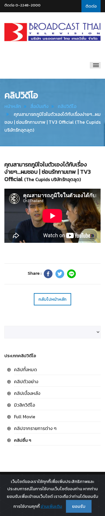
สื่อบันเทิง (39, 106)
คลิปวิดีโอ (67, 106)
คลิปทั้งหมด (25, 369)
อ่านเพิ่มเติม (51, 506)
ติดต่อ (91, 6)
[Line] (71, 273)
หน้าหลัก (12, 106)
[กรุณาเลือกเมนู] (95, 65)
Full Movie (24, 416)
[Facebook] (48, 273)
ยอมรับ (78, 506)
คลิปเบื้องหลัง (27, 393)
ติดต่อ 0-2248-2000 (22, 5)
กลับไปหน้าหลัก (52, 299)
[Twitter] (59, 273)
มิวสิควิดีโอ (24, 404)
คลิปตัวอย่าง (26, 381)
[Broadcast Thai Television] (52, 32)
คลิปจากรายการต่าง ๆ (35, 428)
